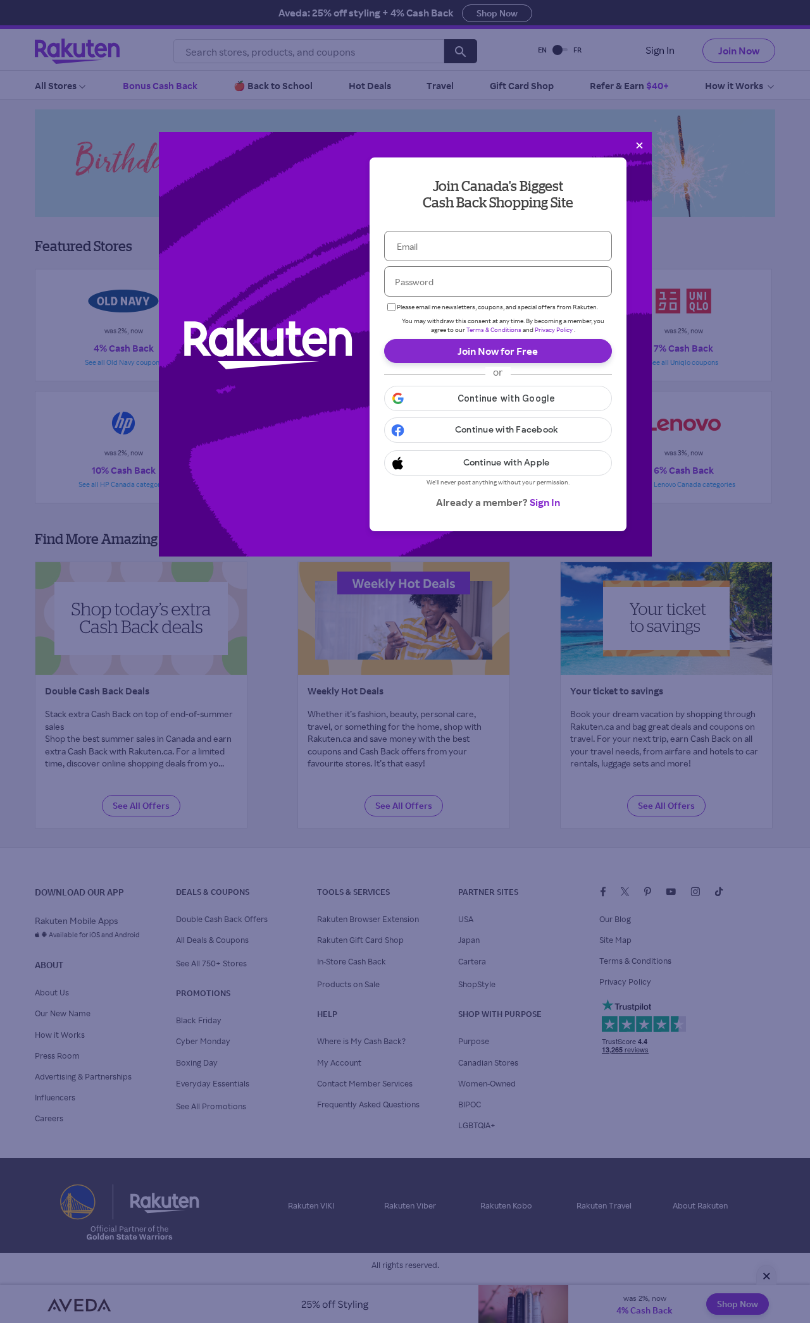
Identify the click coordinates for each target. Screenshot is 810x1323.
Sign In (545, 502)
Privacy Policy (554, 329)
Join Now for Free (498, 351)
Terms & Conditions (493, 329)
